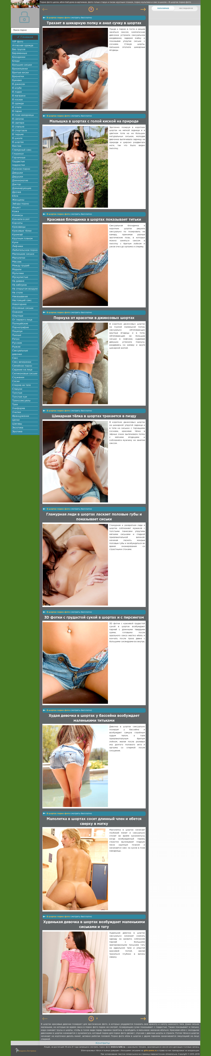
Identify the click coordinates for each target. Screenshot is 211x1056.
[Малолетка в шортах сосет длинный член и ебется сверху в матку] (75, 869)
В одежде (18, 104)
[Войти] (24, 17)
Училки (16, 412)
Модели (16, 269)
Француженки (20, 416)
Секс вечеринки (21, 362)
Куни (15, 242)
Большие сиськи (22, 65)
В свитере (18, 123)
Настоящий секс (22, 300)
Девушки (17, 173)
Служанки (18, 377)
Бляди (16, 61)
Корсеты (17, 223)
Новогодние (19, 304)
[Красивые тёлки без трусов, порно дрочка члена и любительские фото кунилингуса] (24, 5)
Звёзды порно (20, 204)
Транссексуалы (21, 401)
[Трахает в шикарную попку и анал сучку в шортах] (75, 68)
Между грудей (20, 266)
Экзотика (17, 428)
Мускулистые (20, 277)
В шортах (18, 142)
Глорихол (18, 154)
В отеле (16, 107)
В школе (17, 138)
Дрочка (16, 192)
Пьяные (16, 335)
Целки (16, 420)
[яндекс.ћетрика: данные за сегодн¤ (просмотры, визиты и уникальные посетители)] (26, 1051)
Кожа (15, 211)
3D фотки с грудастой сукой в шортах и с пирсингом (94, 617)
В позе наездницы (23, 115)
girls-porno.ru (150, 1050)
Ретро (15, 339)
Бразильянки (20, 69)
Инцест (16, 208)
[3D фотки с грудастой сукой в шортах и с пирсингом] (75, 663)
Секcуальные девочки (20, 352)
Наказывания (20, 297)
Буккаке (17, 80)
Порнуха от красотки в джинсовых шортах (94, 318)
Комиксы (17, 215)
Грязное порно (21, 169)
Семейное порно (22, 366)
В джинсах (18, 84)
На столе (17, 293)
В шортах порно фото (58, 18)
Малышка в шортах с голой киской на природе (94, 121)
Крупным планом (22, 239)
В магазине (18, 96)
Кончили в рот (21, 219)
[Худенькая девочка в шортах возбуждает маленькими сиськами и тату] (75, 972)
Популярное (163, 8)
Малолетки (18, 258)
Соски (16, 381)
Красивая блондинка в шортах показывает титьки (94, 219)
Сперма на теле (21, 385)
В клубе (17, 88)
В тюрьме (18, 134)
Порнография (20, 327)
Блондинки (18, 57)
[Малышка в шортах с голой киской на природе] (75, 167)
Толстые (17, 393)
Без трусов (18, 49)
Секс (15, 358)
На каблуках (19, 285)
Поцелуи (17, 331)
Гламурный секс (21, 150)
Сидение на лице (22, 370)
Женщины (18, 200)
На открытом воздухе (25, 289)
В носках (17, 100)
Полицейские (20, 324)
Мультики (18, 273)
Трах (15, 404)
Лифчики (17, 246)
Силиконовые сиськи (24, 374)
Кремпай (17, 235)
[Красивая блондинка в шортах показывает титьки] (75, 265)
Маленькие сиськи (23, 254)
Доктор (16, 184)
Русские (17, 343)
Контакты (103, 1043)
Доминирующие (21, 188)
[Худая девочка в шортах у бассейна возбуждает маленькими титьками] (75, 766)
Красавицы (19, 227)
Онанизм (17, 312)
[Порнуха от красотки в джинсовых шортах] (75, 363)
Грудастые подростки (18, 163)
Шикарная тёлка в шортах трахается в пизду (94, 416)
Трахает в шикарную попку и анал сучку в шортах (94, 23)
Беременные (19, 53)
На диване (18, 281)
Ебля (15, 196)
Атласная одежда (22, 46)
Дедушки (17, 177)
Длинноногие (20, 181)
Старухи (17, 389)
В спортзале (19, 131)
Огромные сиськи (22, 308)
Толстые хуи (19, 397)
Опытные (17, 316)
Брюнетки (18, 76)
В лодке (17, 92)
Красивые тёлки (21, 231)
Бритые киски (20, 73)
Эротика (17, 432)
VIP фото (17, 42)
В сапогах (18, 119)
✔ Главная (25, 37)
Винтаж (16, 146)
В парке (17, 111)
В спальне (18, 127)
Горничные (18, 158)
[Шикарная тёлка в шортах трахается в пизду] (75, 461)
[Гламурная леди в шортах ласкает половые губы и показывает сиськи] (75, 565)
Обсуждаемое (186, 8)
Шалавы (17, 424)
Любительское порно (25, 250)
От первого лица (22, 320)
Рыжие (16, 347)
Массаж (17, 262)
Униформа (18, 408)
